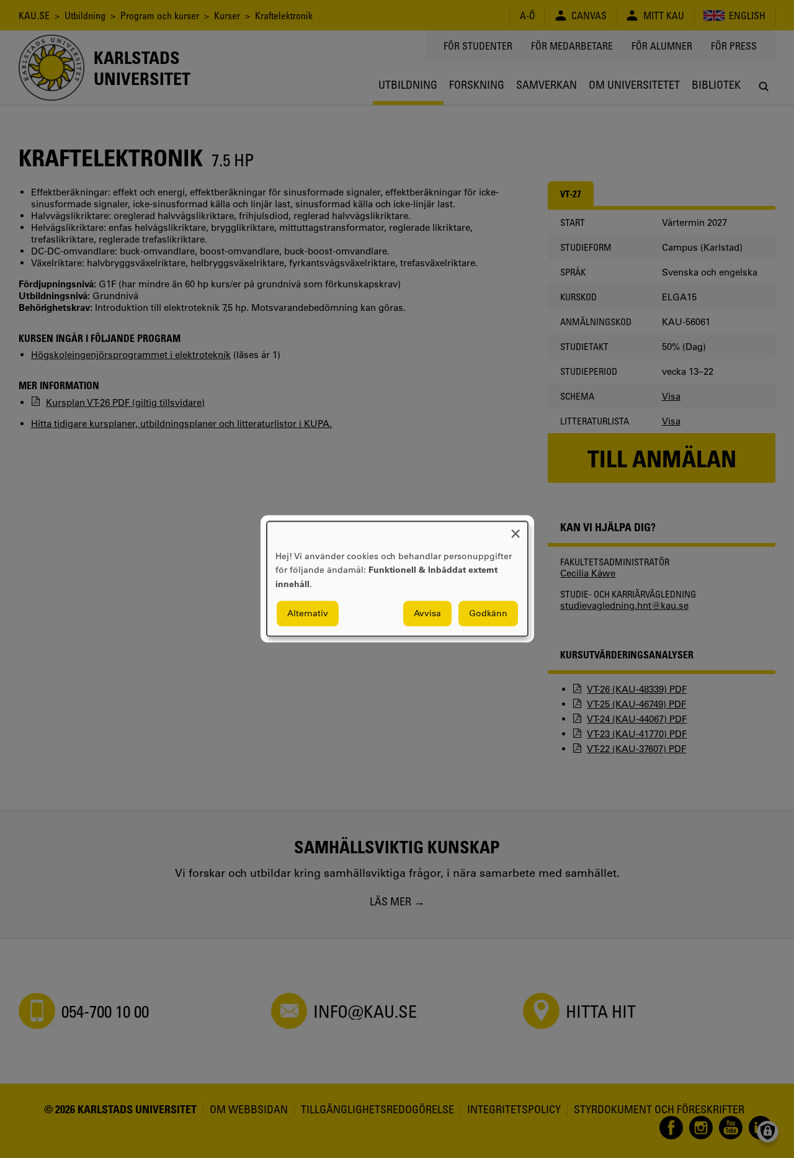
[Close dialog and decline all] (515, 529)
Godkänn (488, 613)
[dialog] (397, 578)
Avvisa (427, 613)
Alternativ (307, 613)
